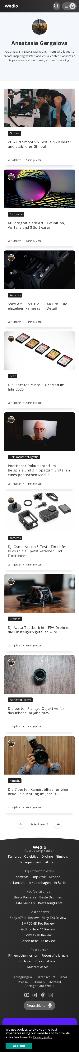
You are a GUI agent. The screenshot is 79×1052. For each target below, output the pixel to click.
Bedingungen (22, 977)
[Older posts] (58, 824)
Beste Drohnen (50, 897)
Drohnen (15, 619)
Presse (23, 982)
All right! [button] (19, 1046)
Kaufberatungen (39, 891)
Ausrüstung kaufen (39, 851)
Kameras (15, 295)
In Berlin (60, 883)
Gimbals (14, 133)
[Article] (39, 108)
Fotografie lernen (54, 955)
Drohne (47, 856)
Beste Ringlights (50, 903)
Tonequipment (30, 862)
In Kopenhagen (39, 883)
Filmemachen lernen (23, 955)
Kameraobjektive (20, 700)
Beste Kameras (25, 897)
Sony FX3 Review (54, 918)
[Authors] (11, 95)
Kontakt (55, 982)
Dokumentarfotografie (23, 457)
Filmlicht (14, 780)
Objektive (31, 856)
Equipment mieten (39, 871)
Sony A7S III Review (24, 918)
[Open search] (56, 6)
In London (17, 883)
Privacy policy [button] (42, 1037)
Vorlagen (25, 961)
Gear (12, 376)
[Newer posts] (21, 824)
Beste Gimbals (24, 903)
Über (63, 977)
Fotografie (16, 214)
